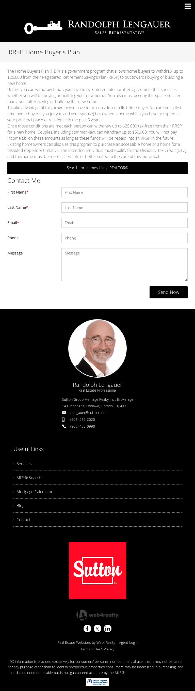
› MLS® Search (27, 477)
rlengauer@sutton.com (88, 412)
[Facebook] (87, 628)
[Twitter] (97, 628)
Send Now (168, 292)
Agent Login (128, 642)
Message (15, 252)
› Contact (21, 519)
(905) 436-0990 (82, 426)
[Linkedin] (107, 628)
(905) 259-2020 (82, 419)
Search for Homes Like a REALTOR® (97, 167)
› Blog (18, 505)
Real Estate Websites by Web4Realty (86, 642)
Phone (13, 237)
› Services (22, 464)
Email (13, 222)
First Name (17, 192)
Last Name (17, 207)
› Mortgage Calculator (33, 491)
